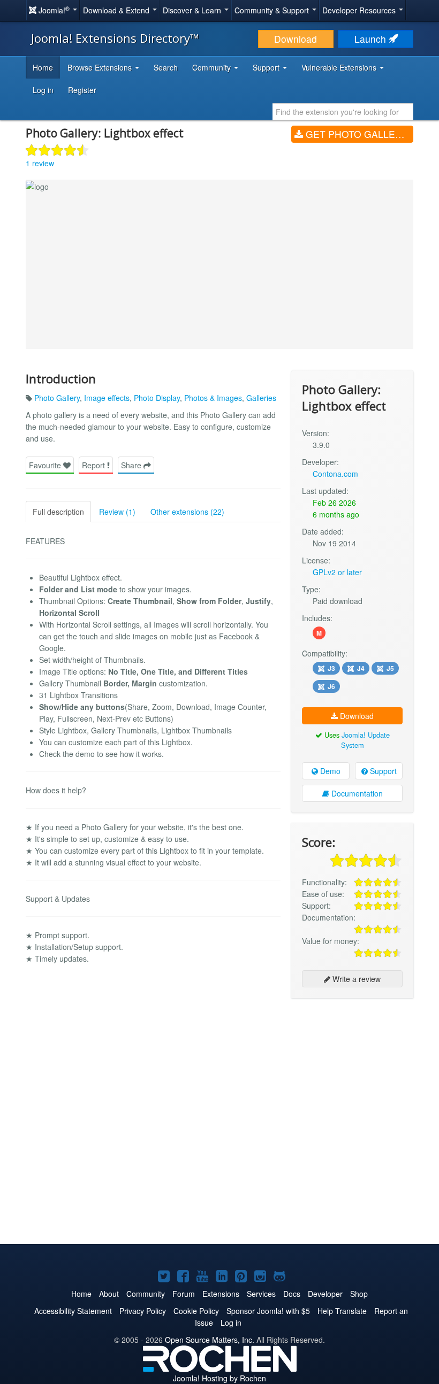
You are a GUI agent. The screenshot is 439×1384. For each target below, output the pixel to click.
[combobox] (343, 111)
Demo (329, 771)
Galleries (261, 397)
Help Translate (342, 1310)
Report (94, 465)
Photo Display (157, 397)
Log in (43, 89)
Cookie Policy (196, 1310)
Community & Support (272, 10)
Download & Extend (117, 10)
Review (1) (117, 511)
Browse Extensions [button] (100, 67)
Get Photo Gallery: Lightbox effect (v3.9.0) (358, 134)
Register (82, 89)
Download (295, 38)
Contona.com (335, 473)
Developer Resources (360, 10)
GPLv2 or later (337, 572)
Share (132, 465)
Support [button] (267, 67)
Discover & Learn (193, 10)
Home (43, 67)
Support (382, 771)
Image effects (107, 397)
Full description (58, 511)
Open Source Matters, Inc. (209, 1339)
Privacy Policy (142, 1310)
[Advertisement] (352, 1075)
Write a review (355, 978)
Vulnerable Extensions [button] (340, 67)
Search (166, 67)
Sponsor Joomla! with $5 (268, 1310)
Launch (371, 38)
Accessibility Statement (73, 1310)
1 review (40, 163)
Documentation (356, 793)
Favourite (46, 465)
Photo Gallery (57, 397)
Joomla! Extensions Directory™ (115, 38)
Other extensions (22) (187, 511)
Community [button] (212, 67)
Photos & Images (213, 397)
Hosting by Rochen (219, 1378)
